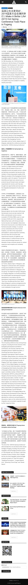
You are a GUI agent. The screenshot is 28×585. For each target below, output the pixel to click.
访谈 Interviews (6, 495)
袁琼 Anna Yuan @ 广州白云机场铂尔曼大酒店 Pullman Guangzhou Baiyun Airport (18, 501)
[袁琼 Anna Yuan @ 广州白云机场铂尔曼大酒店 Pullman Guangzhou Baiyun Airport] (5, 501)
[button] (2, 2)
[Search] (26, 2)
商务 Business (4, 8)
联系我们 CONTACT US (14, 580)
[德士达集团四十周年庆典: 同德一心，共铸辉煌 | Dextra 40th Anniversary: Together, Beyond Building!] (5, 485)
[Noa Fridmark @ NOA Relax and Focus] (5, 508)
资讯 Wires (10, 8)
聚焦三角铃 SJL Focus (7, 472)
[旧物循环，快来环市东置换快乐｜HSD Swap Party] (5, 478)
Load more (13, 491)
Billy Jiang (5, 27)
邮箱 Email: (4, 565)
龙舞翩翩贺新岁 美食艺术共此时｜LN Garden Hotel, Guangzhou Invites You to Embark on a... (18, 532)
